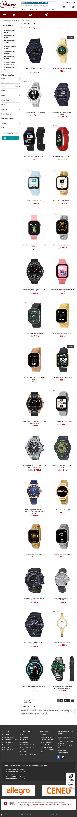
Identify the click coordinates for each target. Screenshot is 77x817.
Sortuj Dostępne (67, 29)
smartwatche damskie (9, 31)
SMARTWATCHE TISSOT (9, 42)
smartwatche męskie (9, 36)
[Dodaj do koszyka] (30, 69)
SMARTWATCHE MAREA (9, 57)
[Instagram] (63, 757)
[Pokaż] (34, 69)
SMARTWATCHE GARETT (9, 52)
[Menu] (74, 774)
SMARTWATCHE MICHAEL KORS (9, 63)
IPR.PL (57, 814)
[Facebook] (58, 757)
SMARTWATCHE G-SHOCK (10, 47)
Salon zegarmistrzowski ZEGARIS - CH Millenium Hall (25, 765)
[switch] (71, 786)
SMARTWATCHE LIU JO (10, 68)
